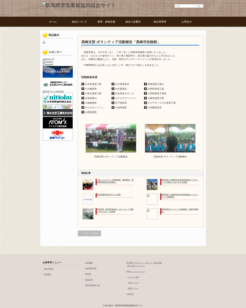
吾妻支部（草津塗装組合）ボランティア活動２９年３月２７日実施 (115, 210)
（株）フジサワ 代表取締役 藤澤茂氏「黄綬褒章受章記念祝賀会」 (115, 181)
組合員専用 (160, 21)
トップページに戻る (89, 233)
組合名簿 (89, 280)
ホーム (53, 21)
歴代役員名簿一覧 (92, 285)
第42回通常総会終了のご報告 (109, 195)
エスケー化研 (133, 277)
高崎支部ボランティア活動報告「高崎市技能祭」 (179, 210)
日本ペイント (133, 283)
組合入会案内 (133, 21)
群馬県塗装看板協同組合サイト (129, 305)
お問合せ (187, 21)
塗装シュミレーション (136, 271)
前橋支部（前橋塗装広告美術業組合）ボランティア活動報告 (179, 196)
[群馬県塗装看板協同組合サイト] (79, 5)
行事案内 (47, 274)
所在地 (88, 274)
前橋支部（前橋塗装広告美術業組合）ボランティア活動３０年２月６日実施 (179, 181)
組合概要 (89, 263)
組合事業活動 (90, 268)
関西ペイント (133, 288)
